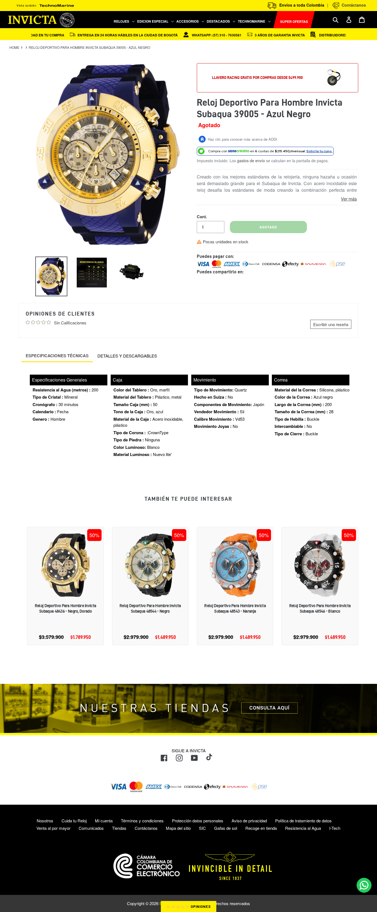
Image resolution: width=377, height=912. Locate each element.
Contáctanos (352, 5)
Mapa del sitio (178, 828)
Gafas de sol (225, 828)
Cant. (202, 217)
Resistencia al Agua (303, 828)
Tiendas (119, 828)
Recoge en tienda (261, 828)
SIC (202, 828)
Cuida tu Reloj (74, 820)
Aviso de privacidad (249, 820)
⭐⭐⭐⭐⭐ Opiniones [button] (188, 906)
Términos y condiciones (142, 820)
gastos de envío (251, 160)
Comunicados (91, 828)
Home (14, 47)
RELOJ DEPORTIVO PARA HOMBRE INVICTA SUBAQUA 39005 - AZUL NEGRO (89, 47)
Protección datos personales (197, 820)
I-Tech (334, 828)
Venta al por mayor (53, 828)
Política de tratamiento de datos (303, 820)
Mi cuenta (104, 820)
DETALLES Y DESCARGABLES (127, 356)
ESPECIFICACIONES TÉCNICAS (57, 356)
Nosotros (45, 820)
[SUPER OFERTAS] (272, 20)
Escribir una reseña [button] (330, 324)
